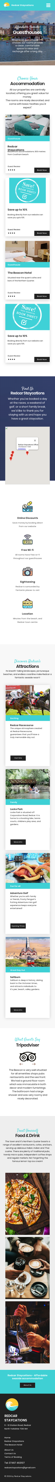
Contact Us (10, 1453)
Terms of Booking (13, 1457)
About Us (8, 1449)
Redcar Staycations (22, 5)
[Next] (52, 38)
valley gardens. (32, 989)
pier (15, 989)
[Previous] (3, 38)
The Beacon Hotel (13, 1444)
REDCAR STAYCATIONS (15, 1418)
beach (21, 989)
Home (7, 1437)
